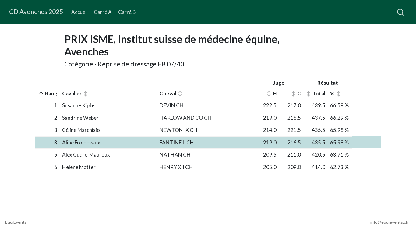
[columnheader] (47, 93)
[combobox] (401, 11)
